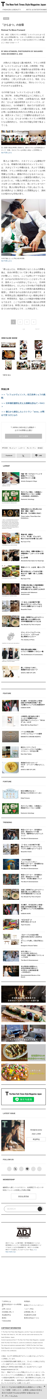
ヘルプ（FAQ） (29, 1309)
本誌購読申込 (6, 1315)
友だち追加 (23, 436)
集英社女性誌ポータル (31, 1318)
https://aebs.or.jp (11, 1251)
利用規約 (27, 1301)
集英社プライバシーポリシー (34, 1305)
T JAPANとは (6, 1301)
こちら (35, 1249)
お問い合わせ (6, 1309)
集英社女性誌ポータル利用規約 (11, 1305)
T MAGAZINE (6, 1321)
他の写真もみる (6, 153)
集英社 (4, 1318)
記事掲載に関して (30, 1312)
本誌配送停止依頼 (30, 1315)
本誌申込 (36, 1139)
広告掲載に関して (8, 1312)
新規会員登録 (23, 1196)
